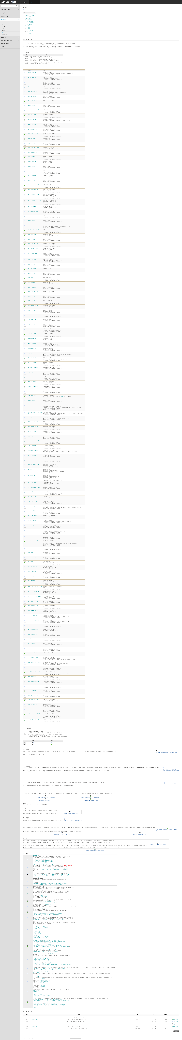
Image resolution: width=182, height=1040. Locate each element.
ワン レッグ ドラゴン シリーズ (39, 999)
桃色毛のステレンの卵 (32, 348)
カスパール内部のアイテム (54, 940)
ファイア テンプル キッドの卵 (33, 525)
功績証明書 (54, 868)
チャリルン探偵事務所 (44, 981)
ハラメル (43, 893)
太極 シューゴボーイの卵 (33, 386)
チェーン (50, 949)
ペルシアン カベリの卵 (32, 496)
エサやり (28, 31)
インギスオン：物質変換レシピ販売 (55, 884)
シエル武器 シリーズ (50, 944)
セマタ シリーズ (36, 931)
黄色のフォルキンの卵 (32, 86)
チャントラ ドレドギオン (47, 901)
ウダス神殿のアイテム (37, 941)
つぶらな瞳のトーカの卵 (32, 676)
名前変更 (28, 28)
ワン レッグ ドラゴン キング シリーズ (40, 1000)
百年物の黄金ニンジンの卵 (33, 305)
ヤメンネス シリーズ (37, 935)
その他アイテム (5, 34)
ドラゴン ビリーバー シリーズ (39, 944)
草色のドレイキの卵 (32, 268)
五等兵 (51, 946)
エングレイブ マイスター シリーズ (40, 937)
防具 (3, 24)
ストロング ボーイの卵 (32, 566)
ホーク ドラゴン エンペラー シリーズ (40, 1005)
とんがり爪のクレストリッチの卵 (34, 662)
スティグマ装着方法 (61, 968)
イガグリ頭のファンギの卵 (33, 605)
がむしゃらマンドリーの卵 (33, 699)
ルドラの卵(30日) (31, 475)
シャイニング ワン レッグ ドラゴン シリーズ (54, 999)
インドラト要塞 (52, 914)
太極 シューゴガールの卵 (33, 391)
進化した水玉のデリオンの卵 (33, 194)
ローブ (43, 949)
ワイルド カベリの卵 (32, 455)
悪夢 (42, 895)
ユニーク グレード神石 (37, 953)
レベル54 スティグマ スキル (65, 964)
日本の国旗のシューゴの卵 (33, 367)
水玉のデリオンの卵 (32, 333)
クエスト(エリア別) (51, 874)
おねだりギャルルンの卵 (32, 709)
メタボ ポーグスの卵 (32, 482)
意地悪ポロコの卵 (31, 376)
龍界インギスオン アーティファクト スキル (59, 883)
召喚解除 (28, 27)
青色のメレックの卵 (32, 96)
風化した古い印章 (51, 993)
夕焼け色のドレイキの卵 (32, 395)
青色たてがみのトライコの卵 (33, 109)
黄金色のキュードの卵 (32, 82)
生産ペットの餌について (71, 1024)
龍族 (62, 396)
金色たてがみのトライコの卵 (33, 184)
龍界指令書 (66, 868)
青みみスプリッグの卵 (32, 124)
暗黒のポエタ (44, 913)
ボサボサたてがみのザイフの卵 (34, 487)
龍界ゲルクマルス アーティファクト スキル (41, 883)
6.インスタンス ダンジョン (7, 40)
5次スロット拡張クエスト (52, 969)
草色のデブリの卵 (31, 273)
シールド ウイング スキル (48, 958)
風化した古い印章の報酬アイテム (39, 947)
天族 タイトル (52, 953)
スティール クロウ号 (37, 914)
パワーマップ (23, 2)
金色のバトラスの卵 (32, 175)
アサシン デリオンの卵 (32, 615)
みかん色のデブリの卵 (32, 625)
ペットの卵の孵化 (30, 22)
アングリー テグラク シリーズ (42, 926)
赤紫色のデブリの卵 (32, 234)
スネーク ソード (60, 868)
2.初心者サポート (5, 13)
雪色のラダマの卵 (31, 138)
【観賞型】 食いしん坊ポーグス (73, 1026)
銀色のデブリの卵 (31, 166)
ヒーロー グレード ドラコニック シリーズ (41, 936)
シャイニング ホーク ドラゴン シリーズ (51, 1003)
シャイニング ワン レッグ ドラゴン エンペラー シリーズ (61, 1002)
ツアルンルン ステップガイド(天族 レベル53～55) (43, 864)
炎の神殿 (57, 914)
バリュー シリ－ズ (37, 995)
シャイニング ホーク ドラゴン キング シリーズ (56, 1004)
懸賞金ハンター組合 (43, 985)
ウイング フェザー (5, 28)
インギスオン (36, 875)
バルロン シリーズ (37, 932)
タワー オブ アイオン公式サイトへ (75, 1038)
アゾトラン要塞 (45, 914)
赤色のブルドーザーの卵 (32, 215)
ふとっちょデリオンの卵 (32, 652)
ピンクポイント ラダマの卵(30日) (34, 529)
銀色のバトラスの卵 (32, 161)
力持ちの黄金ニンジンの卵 (33, 426)
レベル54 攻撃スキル (55, 964)
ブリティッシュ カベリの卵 (33, 515)
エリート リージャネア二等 (41, 946)
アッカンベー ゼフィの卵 (33, 610)
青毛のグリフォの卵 (32, 119)
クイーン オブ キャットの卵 (33, 591)
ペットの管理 (27, 25)
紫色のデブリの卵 (31, 296)
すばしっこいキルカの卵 (32, 686)
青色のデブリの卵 (31, 105)
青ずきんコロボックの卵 (32, 129)
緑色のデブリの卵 (31, 282)
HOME (8, 2)
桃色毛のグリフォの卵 (32, 353)
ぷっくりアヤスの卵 (32, 647)
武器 (3, 21)
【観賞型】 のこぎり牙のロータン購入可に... (76, 1019)
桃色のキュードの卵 (32, 362)
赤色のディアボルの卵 (32, 224)
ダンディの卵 (30, 552)
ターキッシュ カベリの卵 (33, 557)
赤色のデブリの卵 (31, 220)
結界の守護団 (42, 978)
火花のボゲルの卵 (31, 324)
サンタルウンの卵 (31, 580)
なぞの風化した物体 (43, 993)
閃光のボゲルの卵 (31, 143)
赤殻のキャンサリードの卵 (33, 243)
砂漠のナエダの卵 (31, 300)
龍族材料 (35, 1007)
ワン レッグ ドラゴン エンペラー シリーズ (41, 1002)
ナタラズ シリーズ (37, 933)
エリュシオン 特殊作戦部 (44, 984)
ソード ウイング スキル (37, 958)
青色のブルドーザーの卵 (32, 100)
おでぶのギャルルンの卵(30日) (34, 713)
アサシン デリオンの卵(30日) (33, 620)
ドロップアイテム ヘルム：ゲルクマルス (40, 919)
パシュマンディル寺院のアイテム (58, 941)
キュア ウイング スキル (37, 960)
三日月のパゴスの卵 (32, 445)
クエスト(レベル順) (43, 874)
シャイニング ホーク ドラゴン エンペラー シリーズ (58, 1005)
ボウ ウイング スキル (37, 959)
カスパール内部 (44, 896)
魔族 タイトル (45, 953)
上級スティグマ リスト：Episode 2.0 (40, 968)
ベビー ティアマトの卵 (32, 506)
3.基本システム (4, 16)
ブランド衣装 (55, 951)
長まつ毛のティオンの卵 (32, 152)
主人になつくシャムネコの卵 (33, 440)
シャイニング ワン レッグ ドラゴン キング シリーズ (59, 1000)
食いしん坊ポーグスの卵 (32, 91)
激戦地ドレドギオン (37, 913)
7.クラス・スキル (5, 43)
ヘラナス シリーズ (59, 942)
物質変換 (35, 991)
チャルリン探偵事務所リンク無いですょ (74, 1021)
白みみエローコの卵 (32, 319)
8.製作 (2, 46)
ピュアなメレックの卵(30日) (33, 540)
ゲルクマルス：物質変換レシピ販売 (40, 884)
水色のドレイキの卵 (32, 328)
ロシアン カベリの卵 (32, 459)
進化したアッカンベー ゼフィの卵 (34, 200)
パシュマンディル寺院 (46, 904)
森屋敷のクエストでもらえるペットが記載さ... (76, 1017)
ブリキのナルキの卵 (32, 520)
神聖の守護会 (42, 982)
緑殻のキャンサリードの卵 (33, 291)
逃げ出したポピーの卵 (32, 206)
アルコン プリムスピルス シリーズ (40, 945)
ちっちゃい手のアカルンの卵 (33, 681)
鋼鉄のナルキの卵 (31, 156)
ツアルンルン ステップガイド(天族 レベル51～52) (43, 862)
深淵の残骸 (43, 908)
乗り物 (3, 30)
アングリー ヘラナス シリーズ (42, 927)
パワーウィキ (34, 2)
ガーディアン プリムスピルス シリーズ (55, 945)
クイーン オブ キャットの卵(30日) (34, 596)
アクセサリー (4, 26)
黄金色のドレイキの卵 (32, 77)
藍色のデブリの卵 (31, 264)
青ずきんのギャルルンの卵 (33, 133)
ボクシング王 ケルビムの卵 (33, 491)
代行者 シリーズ (36, 924)
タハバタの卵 (30, 561)
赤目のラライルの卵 (32, 239)
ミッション (42, 868)
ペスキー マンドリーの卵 (33, 501)
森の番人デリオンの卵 (32, 343)
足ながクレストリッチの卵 (33, 211)
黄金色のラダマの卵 (32, 72)
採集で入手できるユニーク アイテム (40, 994)
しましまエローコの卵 (32, 690)
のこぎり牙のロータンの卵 (33, 657)
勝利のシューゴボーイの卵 (33, 421)
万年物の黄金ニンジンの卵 (33, 450)
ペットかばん (29, 33)
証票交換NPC (43, 986)
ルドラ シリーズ (36, 928)
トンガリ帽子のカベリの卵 (33, 548)
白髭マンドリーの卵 (32, 310)
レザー (46, 949)
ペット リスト (28, 18)
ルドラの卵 (30, 469)
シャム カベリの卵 (31, 576)
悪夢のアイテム (45, 940)
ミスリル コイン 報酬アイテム (64, 947)
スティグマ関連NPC (52, 968)
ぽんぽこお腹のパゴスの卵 (33, 629)
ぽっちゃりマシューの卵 (32, 634)
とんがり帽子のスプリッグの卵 (34, 667)
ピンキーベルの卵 (31, 535)
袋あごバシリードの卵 (32, 259)
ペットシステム (34, 1017)
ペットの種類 (27, 16)
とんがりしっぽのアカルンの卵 (34, 671)
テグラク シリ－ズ (51, 942)
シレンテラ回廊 (36, 877)
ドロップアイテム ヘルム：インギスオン (57, 919)
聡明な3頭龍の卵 (31, 277)
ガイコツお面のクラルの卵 (33, 601)
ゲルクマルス (36, 874)
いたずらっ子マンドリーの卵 (33, 719)
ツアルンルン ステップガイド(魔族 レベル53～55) (43, 861)
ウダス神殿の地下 (54, 902)
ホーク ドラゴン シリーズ (38, 1003)
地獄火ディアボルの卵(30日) (33, 404)
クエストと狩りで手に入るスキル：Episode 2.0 (42, 963)
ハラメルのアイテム (37, 940)
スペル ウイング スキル (37, 962)
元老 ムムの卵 (30, 436)
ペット (3, 32)
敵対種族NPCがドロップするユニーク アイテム (42, 951)
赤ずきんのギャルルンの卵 (33, 248)
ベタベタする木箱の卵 (32, 510)
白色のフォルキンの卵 (32, 315)
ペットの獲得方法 (28, 19)
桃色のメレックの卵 (32, 357)
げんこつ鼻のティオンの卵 (33, 695)
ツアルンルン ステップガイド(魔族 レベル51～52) (43, 860)
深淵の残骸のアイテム (47, 941)
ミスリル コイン (48, 868)
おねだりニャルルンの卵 (32, 704)
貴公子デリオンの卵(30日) (33, 253)
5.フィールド (4, 37)
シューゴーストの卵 (32, 571)
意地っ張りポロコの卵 (32, 381)
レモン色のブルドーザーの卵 (33, 464)
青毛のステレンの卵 (32, 114)
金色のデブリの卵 (31, 180)
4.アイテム (3, 19)
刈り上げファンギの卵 (32, 431)
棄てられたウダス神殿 (46, 902)
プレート (54, 949)
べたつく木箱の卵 (31, 643)
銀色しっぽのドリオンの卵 (33, 170)
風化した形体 (36, 993)
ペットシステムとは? (29, 15)
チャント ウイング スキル (48, 960)
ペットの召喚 (29, 24)
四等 (48, 946)
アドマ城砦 (59, 913)
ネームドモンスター (65, 874)
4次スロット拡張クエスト (41, 969)
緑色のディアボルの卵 (32, 287)
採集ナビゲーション (37, 990)
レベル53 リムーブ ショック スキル (43, 964)
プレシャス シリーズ (46, 995)
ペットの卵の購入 (30, 21)
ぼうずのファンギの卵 (32, 638)
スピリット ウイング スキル (48, 962)
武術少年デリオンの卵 (32, 338)
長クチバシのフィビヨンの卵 (33, 147)
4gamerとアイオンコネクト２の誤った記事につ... (76, 1028)
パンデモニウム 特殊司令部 (45, 980)
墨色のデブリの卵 (31, 400)
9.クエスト (3, 50)
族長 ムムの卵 (30, 372)
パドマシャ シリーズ (37, 930)
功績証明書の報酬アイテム (52, 947)
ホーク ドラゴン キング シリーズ (39, 1004)
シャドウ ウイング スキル (47, 959)
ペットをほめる (30, 30)
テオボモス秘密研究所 (52, 913)
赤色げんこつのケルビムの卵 (33, 229)
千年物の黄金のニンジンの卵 (33, 417)
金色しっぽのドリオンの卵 (33, 189)
